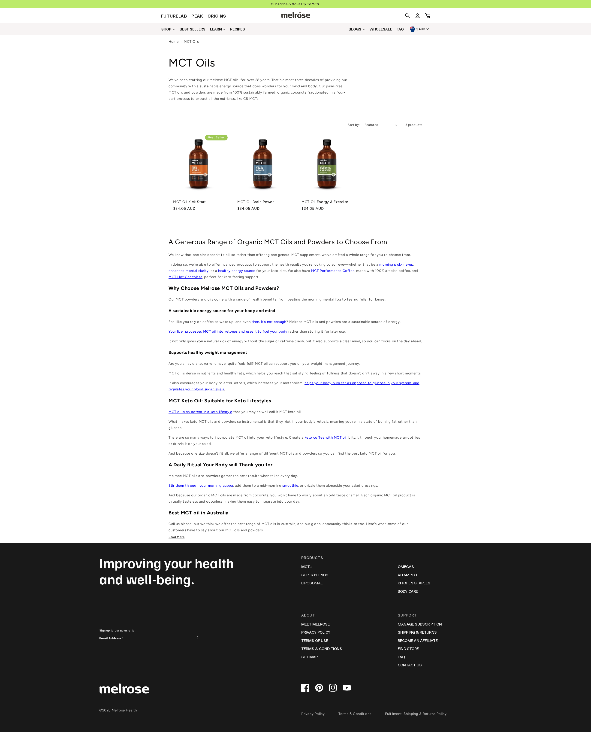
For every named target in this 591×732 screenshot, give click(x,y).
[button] (407, 16)
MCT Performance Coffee (332, 271)
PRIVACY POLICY (315, 632)
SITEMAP (309, 656)
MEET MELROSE (315, 623)
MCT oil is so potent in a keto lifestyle (200, 412)
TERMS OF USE (314, 640)
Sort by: (354, 125)
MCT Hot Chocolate (185, 277)
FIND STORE (408, 648)
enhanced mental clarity (189, 271)
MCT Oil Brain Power (255, 202)
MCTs (306, 566)
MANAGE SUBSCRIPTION (420, 623)
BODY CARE (408, 591)
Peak (197, 16)
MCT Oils (191, 41)
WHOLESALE (381, 29)
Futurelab (174, 16)
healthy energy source (236, 271)
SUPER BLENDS (314, 574)
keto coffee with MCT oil (325, 437)
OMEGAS (406, 566)
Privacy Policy (313, 714)
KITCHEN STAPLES (414, 582)
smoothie (289, 485)
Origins (217, 16)
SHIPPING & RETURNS (417, 632)
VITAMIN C (407, 574)
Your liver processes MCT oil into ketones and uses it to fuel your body (228, 331)
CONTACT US (410, 664)
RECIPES (237, 29)
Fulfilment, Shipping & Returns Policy (415, 714)
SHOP (166, 29)
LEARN (216, 29)
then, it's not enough (268, 322)
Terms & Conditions (354, 714)
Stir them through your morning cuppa (201, 485)
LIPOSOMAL (312, 582)
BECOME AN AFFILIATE (418, 640)
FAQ (400, 29)
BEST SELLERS (192, 29)
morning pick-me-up (395, 264)
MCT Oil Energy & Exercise (325, 202)
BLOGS (355, 29)
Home (173, 41)
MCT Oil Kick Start (189, 202)
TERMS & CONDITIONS (321, 648)
